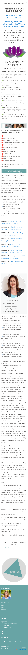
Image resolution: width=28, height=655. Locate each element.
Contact (3, 614)
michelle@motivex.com (9, 632)
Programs (3, 609)
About (2, 607)
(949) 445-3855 (7, 633)
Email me (8, 548)
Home (2, 605)
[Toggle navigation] (26, 2)
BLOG (2, 611)
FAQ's (2, 613)
